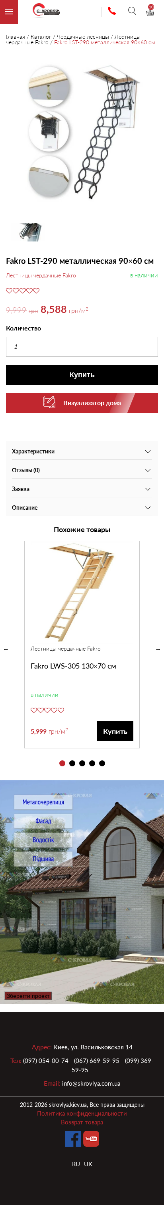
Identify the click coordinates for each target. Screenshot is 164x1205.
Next (158, 649)
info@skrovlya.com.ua (91, 1083)
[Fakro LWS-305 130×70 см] (82, 592)
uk (88, 1163)
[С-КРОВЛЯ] (43, 12)
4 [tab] (92, 763)
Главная (15, 36)
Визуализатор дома (92, 402)
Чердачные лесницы (83, 36)
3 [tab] (82, 763)
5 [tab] (102, 763)
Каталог (41, 36)
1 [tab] (62, 763)
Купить (82, 375)
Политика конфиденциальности (82, 1113)
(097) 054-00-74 (45, 1060)
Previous (6, 649)
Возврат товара (82, 1122)
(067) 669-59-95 (96, 1060)
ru (76, 1163)
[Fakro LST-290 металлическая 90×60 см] (82, 132)
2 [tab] (72, 763)
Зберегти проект (28, 996)
